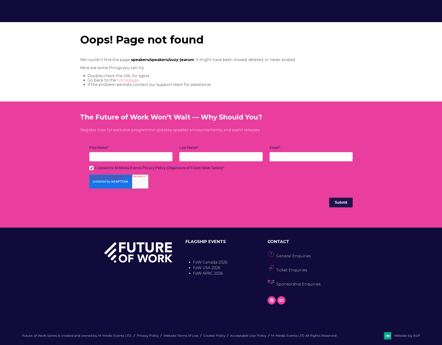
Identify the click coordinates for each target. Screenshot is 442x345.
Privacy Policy (148, 335)
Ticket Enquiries (291, 270)
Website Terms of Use (180, 335)
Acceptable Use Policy (248, 335)
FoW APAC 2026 (208, 273)
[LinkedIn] (272, 300)
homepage (128, 80)
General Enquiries (293, 256)
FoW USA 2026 (206, 268)
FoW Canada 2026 (210, 262)
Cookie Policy (214, 335)
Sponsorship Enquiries (298, 284)
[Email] (281, 300)
